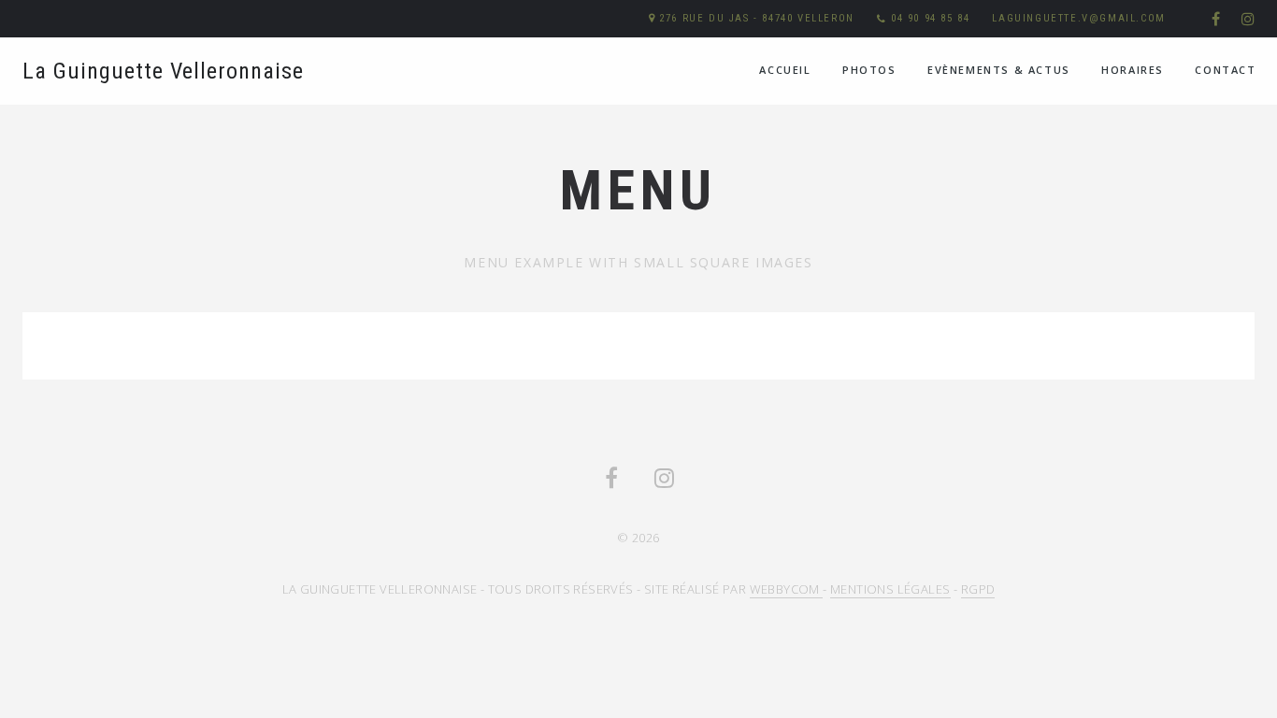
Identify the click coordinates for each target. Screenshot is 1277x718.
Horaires (1132, 70)
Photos (869, 70)
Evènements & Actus (998, 70)
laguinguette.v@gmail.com (1078, 18)
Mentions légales (890, 589)
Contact (1225, 70)
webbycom (787, 589)
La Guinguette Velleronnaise (163, 71)
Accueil (785, 70)
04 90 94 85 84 (930, 18)
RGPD (978, 589)
